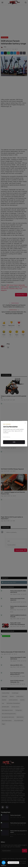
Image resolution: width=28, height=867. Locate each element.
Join (14, 442)
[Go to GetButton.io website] (3, 865)
